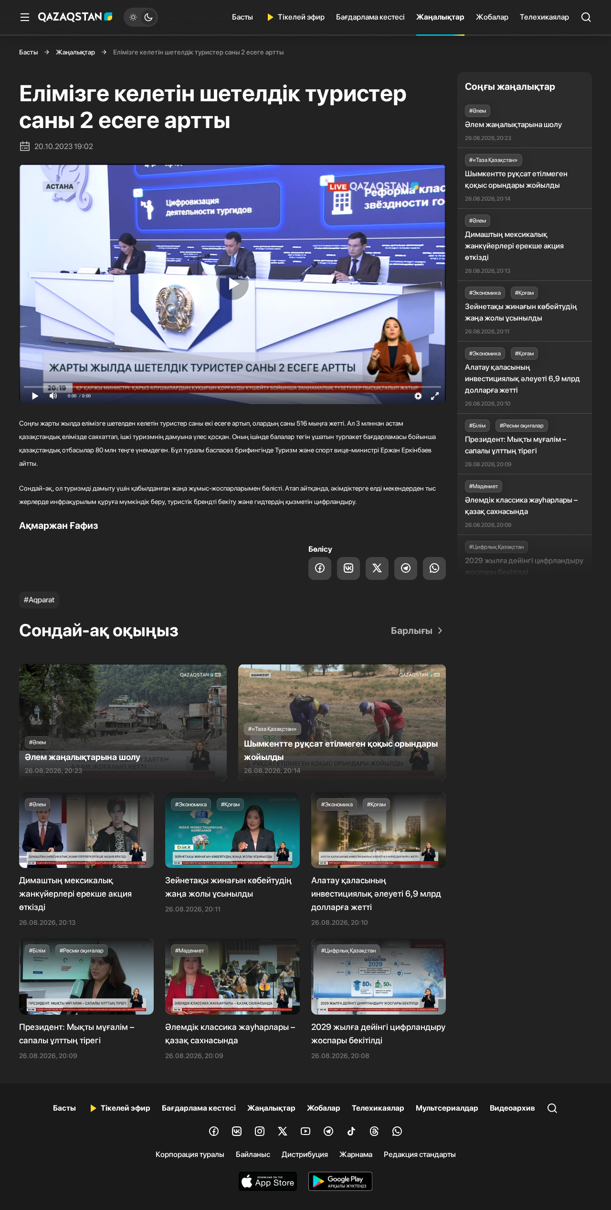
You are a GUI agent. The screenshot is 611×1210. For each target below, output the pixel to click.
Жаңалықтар (440, 16)
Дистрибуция (305, 1154)
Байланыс (253, 1154)
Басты (242, 16)
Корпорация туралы (190, 1154)
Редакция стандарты (420, 1154)
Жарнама (355, 1154)
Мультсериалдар (447, 1108)
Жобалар (492, 16)
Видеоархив (512, 1108)
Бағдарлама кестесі (370, 16)
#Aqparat (39, 599)
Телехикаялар (544, 16)
